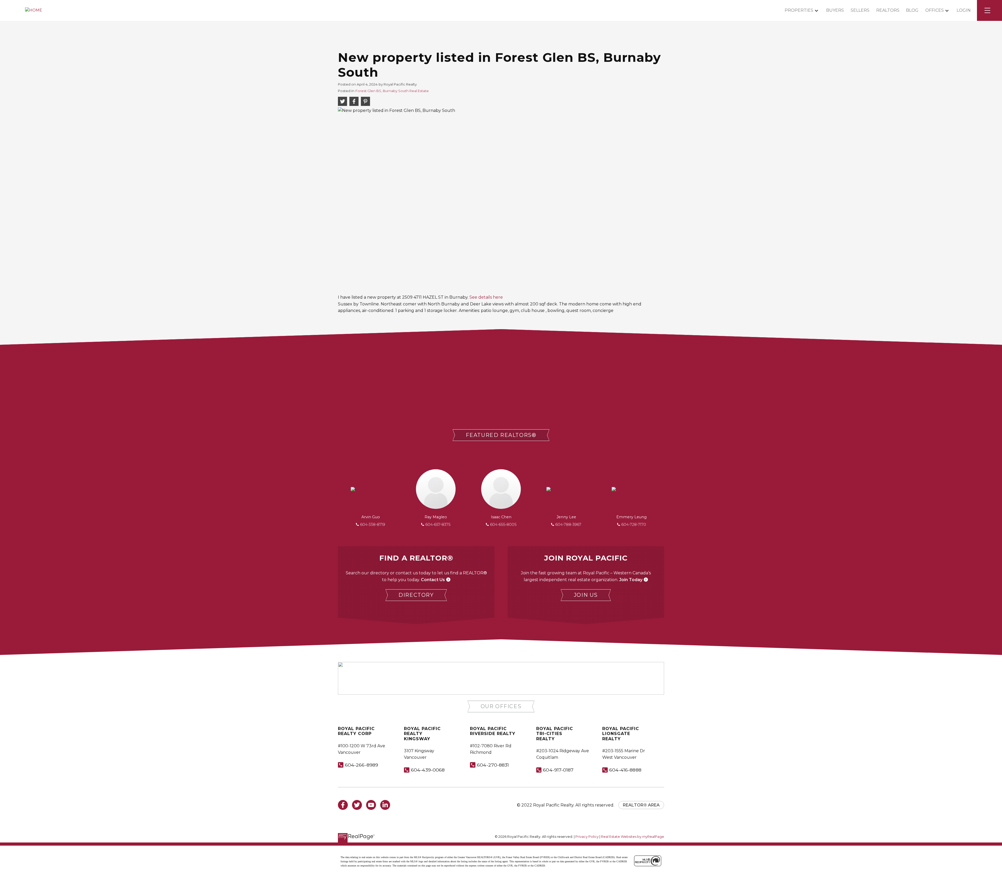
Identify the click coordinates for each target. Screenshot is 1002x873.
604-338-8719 (372, 524)
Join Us (586, 595)
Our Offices (501, 706)
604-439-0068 (428, 770)
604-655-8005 (503, 524)
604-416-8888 (625, 770)
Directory (416, 595)
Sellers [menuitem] (860, 10)
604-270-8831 (493, 765)
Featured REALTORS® (501, 435)
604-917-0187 (558, 770)
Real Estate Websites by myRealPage (632, 837)
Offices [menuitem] (934, 10)
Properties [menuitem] (799, 10)
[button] (501, 435)
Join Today (630, 579)
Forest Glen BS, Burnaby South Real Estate (392, 91)
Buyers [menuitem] (835, 10)
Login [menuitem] (964, 10)
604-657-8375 (437, 524)
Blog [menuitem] (912, 10)
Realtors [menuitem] (887, 10)
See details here (486, 297)
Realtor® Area (641, 805)
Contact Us (433, 579)
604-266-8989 (361, 765)
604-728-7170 (633, 524)
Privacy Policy (587, 837)
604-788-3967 (568, 524)
